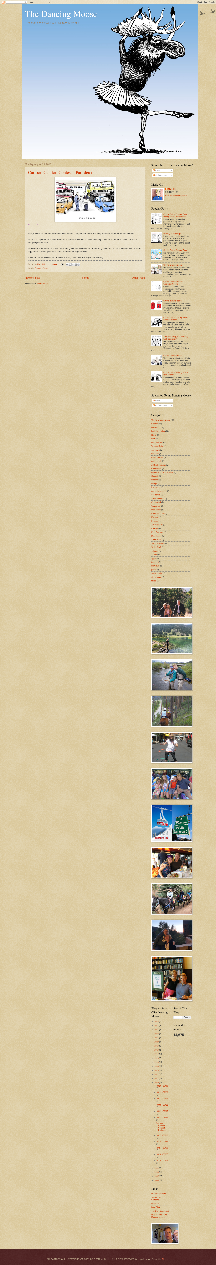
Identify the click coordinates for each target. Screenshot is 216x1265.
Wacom (154, 480)
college (154, 483)
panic (153, 570)
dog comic (155, 495)
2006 (156, 1180)
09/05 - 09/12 (162, 1105)
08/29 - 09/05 (162, 1111)
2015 (156, 1062)
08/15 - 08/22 (162, 1135)
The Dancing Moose (61, 13)
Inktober (154, 521)
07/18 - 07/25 (162, 1142)
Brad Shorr (155, 1207)
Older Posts (138, 277)
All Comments (161, 175)
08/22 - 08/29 (162, 1117)
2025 (156, 1021)
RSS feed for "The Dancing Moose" (159, 1216)
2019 (156, 1046)
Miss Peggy (156, 536)
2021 (156, 1038)
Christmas (155, 506)
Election (154, 517)
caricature (155, 450)
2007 (156, 1176)
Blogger (165, 1259)
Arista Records (157, 499)
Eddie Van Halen (158, 513)
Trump (154, 555)
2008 (156, 1172)
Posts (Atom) (42, 283)
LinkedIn (155, 1203)
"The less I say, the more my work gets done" (175, 337)
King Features (157, 532)
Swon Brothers (157, 543)
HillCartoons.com (158, 1194)
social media (156, 573)
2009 (156, 1168)
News (153, 435)
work (153, 439)
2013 (156, 1070)
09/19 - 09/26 (162, 1092)
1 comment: (52, 264)
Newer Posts (32, 277)
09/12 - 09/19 (162, 1099)
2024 (156, 1025)
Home (85, 277)
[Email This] (67, 264)
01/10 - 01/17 (162, 1161)
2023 (156, 1030)
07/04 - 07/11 (162, 1148)
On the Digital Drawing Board (175, 250)
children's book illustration (162, 472)
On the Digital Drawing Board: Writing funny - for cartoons (176, 215)
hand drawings (157, 457)
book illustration (158, 431)
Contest (45, 268)
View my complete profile (176, 196)
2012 (156, 1074)
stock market (157, 577)
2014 (156, 1066)
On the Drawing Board (172, 265)
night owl (155, 566)
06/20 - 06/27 (162, 1154)
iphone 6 (155, 562)
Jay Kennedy (157, 525)
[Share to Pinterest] (78, 264)
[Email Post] (62, 264)
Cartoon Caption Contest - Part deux (60, 172)
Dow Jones (156, 510)
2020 (156, 1042)
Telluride (154, 551)
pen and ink (156, 461)
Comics (38, 268)
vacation (155, 453)
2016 (156, 1058)
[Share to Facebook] (75, 264)
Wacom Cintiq (157, 446)
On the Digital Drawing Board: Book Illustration (176, 318)
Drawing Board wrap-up (173, 233)
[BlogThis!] (70, 264)
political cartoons (158, 465)
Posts (157, 170)
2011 (156, 1078)
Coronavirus (156, 469)
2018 (156, 1050)
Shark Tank (156, 540)
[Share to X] (72, 264)
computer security (159, 491)
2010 (156, 1082)
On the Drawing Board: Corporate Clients (173, 283)
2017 (156, 1054)
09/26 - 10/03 (162, 1086)
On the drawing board (172, 301)
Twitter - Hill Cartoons (156, 1198)
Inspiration (155, 487)
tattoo (153, 581)
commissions (157, 442)
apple (153, 558)
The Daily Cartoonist (160, 1211)
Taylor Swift (156, 547)
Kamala (154, 528)
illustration (155, 427)
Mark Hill (172, 189)
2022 (156, 1034)
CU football (156, 502)
